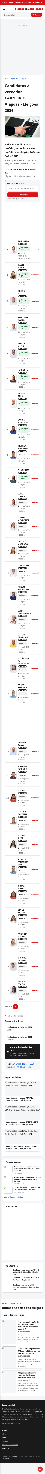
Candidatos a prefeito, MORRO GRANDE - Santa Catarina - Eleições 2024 (26, 1287)
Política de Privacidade (10, 1445)
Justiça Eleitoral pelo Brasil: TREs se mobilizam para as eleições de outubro (27, 1179)
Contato (5, 1441)
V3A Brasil (16, 1064)
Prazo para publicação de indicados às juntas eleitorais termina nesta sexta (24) (27, 1169)
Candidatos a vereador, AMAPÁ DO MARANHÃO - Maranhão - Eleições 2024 (26, 1272)
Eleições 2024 (14, 79)
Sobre (4, 1437)
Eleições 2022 (13, 1067)
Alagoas (23, 79)
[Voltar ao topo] (40, 1469)
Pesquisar (24, 194)
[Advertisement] (22, 49)
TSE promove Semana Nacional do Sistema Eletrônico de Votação (27, 1188)
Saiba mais (5, 1423)
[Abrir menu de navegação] (4, 9)
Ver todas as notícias (13, 1197)
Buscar (37, 15)
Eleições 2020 (28, 1064)
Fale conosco (15, 1423)
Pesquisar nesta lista (15, 183)
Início (7, 79)
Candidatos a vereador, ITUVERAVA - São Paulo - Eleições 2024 (26, 1279)
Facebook (5, 1448)
